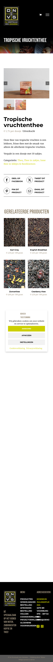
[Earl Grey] (14, 219)
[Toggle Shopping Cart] (40, 14)
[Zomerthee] (14, 261)
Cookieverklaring (17, 348)
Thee (20, 160)
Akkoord (26, 329)
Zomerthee (14, 291)
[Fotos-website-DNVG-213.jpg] (26, 83)
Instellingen (26, 342)
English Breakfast (38, 250)
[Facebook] (38, 626)
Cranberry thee (39, 291)
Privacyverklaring (34, 348)
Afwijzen (26, 335)
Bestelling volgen (26, 612)
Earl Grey (14, 250)
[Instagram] (42, 626)
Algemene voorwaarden (26, 624)
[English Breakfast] (38, 219)
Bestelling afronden (26, 606)
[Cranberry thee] (38, 261)
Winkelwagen (26, 602)
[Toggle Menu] (47, 15)
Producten (26, 599)
